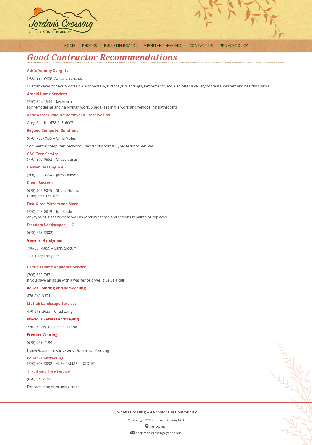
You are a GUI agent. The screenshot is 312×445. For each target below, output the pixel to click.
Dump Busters (40, 182)
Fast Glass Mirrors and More (52, 203)
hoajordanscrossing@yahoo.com (159, 433)
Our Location (158, 426)
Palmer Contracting (45, 358)
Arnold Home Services (47, 93)
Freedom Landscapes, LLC (50, 224)
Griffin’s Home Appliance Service (56, 266)
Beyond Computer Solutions (52, 130)
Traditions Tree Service (48, 371)
